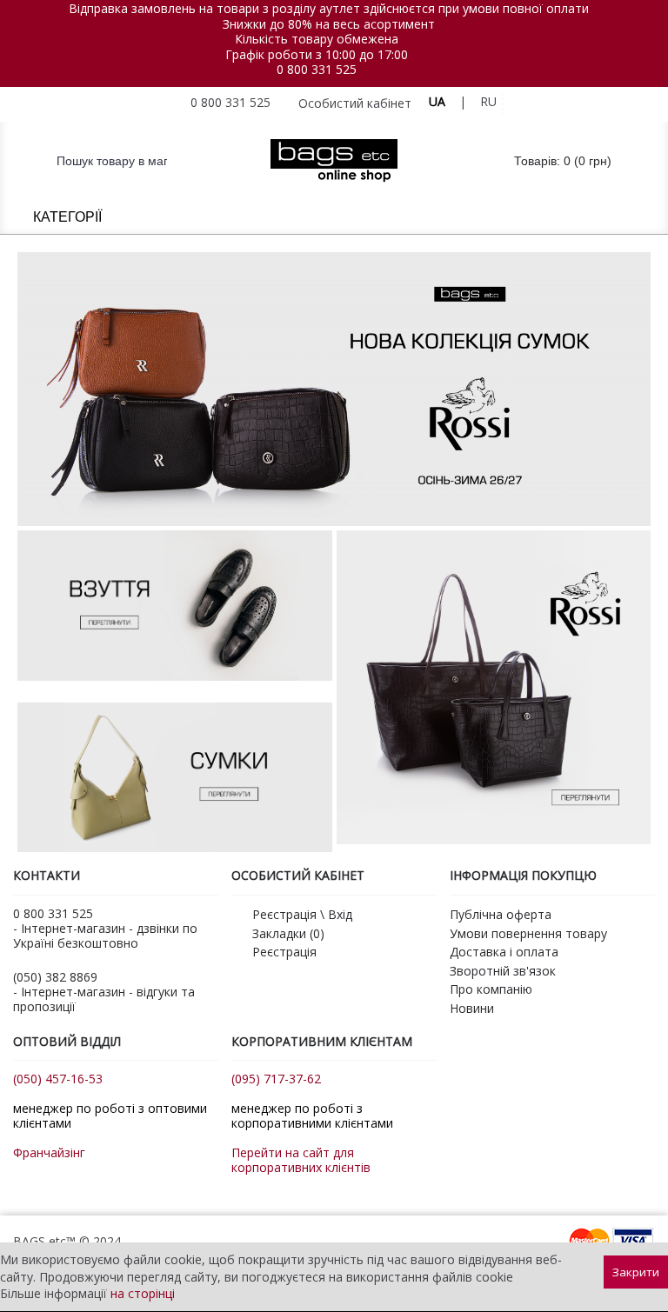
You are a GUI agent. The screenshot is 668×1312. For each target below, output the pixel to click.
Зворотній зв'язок (503, 970)
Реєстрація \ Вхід (302, 914)
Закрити (635, 1272)
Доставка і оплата (504, 951)
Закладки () (288, 933)
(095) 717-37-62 (276, 1078)
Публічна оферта (500, 914)
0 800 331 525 (317, 69)
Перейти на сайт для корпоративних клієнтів (301, 1159)
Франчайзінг (49, 1152)
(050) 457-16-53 (58, 1078)
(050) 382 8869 (55, 976)
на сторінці (142, 1293)
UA (437, 101)
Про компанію (491, 989)
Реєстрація (284, 951)
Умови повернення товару (528, 933)
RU (488, 101)
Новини (472, 1008)
